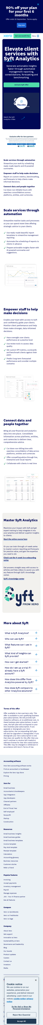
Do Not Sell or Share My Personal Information (21, 1007)
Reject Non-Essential (21, 1015)
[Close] (35, 980)
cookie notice (20, 998)
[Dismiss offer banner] (38, 4)
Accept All (21, 1021)
